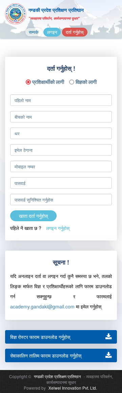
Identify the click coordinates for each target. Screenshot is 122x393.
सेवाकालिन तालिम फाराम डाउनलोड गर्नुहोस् (45, 355)
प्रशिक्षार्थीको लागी (48, 81)
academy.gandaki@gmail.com (42, 306)
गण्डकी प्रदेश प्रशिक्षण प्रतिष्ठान (57, 376)
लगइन (52, 32)
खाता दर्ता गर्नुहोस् (33, 215)
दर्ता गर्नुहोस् (75, 32)
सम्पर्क (34, 32)
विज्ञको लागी (86, 81)
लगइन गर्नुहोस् (57, 228)
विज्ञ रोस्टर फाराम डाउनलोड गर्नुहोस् (40, 336)
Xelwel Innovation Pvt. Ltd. (72, 388)
